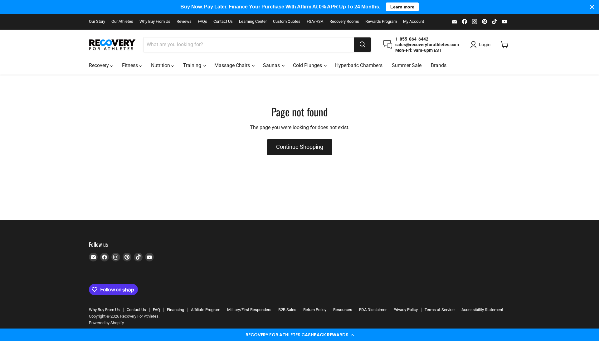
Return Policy (314, 309)
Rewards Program (381, 21)
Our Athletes (122, 21)
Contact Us (223, 21)
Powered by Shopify (106, 322)
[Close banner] (592, 7)
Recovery (99, 65)
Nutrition (161, 65)
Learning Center (253, 21)
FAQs (202, 21)
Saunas (272, 65)
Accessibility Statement (482, 309)
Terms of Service (440, 309)
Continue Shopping (299, 147)
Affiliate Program (205, 309)
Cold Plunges (308, 65)
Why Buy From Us (154, 21)
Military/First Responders (249, 309)
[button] (299, 335)
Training (192, 65)
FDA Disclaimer (373, 309)
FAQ (156, 309)
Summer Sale (406, 65)
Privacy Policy (405, 309)
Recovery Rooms (344, 21)
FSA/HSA (315, 21)
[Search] (362, 44)
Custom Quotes (286, 21)
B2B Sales (287, 309)
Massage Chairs (232, 65)
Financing (175, 309)
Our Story (97, 21)
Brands (438, 65)
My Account (413, 21)
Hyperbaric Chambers (358, 65)
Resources (342, 309)
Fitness (130, 65)
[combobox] (249, 44)
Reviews (184, 21)
